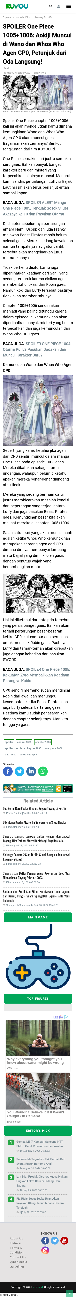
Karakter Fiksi (23, 17)
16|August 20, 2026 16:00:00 (35, 1168)
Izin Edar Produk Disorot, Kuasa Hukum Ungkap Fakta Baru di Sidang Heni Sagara (42, 1181)
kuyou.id (38, 1287)
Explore (7, 17)
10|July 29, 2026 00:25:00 (33, 1190)
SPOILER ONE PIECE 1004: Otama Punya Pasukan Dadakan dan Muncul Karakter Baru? (37, 350)
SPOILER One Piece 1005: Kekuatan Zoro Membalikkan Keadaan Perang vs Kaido (36, 675)
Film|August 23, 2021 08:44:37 (22, 845)
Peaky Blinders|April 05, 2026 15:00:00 (27, 813)
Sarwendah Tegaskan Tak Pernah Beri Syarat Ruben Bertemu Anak (40, 1162)
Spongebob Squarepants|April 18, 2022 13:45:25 (32, 905)
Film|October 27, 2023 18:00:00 (23, 827)
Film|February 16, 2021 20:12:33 (23, 864)
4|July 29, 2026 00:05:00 (33, 1212)
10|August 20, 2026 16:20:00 (35, 1151)
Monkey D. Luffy (43, 17)
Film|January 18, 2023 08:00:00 (23, 882)
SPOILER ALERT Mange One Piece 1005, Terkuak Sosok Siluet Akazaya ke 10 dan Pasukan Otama (35, 208)
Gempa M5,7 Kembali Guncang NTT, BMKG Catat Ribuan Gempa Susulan (39, 1144)
